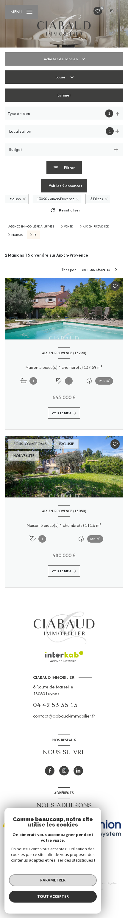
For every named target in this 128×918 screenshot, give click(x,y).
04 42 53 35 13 (55, 705)
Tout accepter (53, 896)
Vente (68, 226)
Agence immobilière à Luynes (31, 226)
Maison (17, 234)
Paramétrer (52, 880)
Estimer (64, 95)
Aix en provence (96, 226)
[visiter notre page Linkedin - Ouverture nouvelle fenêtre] (78, 770)
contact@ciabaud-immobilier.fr (64, 716)
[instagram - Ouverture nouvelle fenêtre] (64, 770)
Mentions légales (105, 883)
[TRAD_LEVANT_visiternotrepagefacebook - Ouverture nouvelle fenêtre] (49, 770)
